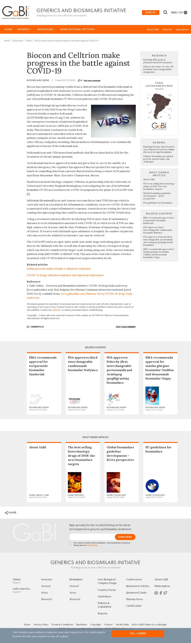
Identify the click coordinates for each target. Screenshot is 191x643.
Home (9, 29)
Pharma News (134, 599)
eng (173, 12)
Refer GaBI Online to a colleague (149, 624)
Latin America (21, 590)
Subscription (182, 29)
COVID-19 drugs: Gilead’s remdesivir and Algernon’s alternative (65, 275)
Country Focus (107, 590)
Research (46, 599)
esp (181, 12)
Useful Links (133, 605)
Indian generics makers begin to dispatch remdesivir (59, 268)
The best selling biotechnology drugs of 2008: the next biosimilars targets (158, 186)
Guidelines (104, 596)
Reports (102, 613)
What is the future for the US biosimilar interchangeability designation (158, 69)
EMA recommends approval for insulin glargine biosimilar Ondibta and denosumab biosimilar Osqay (158, 253)
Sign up (150, 12)
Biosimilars (45, 29)
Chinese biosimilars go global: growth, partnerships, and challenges (158, 159)
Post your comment (92, 80)
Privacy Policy (92, 545)
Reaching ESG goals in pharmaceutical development (157, 61)
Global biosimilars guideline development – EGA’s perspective (157, 196)
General (45, 586)
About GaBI (152, 29)
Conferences (134, 579)
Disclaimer (81, 624)
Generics (24, 29)
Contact (108, 624)
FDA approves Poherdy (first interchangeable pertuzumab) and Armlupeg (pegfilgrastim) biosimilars (158, 241)
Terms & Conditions (62, 624)
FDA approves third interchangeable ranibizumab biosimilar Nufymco (157, 230)
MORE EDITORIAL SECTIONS (77, 29)
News (29, 41)
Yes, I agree (138, 633)
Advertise (167, 29)
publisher (56, 310)
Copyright (95, 624)
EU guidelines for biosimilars (157, 202)
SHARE (12, 512)
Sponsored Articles (137, 586)
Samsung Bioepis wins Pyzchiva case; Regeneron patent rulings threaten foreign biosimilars (158, 149)
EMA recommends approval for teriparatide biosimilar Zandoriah (158, 220)
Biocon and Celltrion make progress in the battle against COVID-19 (66, 41)
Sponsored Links (136, 592)
